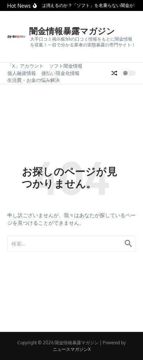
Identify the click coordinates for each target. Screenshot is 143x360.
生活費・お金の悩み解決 (33, 80)
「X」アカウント (25, 66)
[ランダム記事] (114, 73)
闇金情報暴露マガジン (72, 30)
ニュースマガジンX (72, 349)
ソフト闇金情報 (65, 66)
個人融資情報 (21, 73)
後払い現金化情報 (60, 73)
